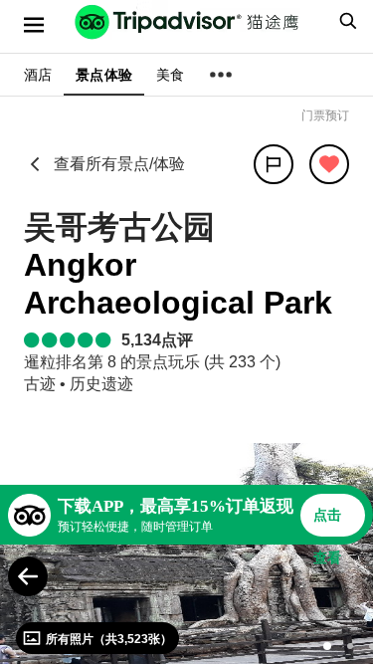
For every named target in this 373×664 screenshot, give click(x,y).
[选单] (34, 25)
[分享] (273, 164)
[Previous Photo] (28, 576)
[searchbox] (345, 21)
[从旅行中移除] (329, 164)
